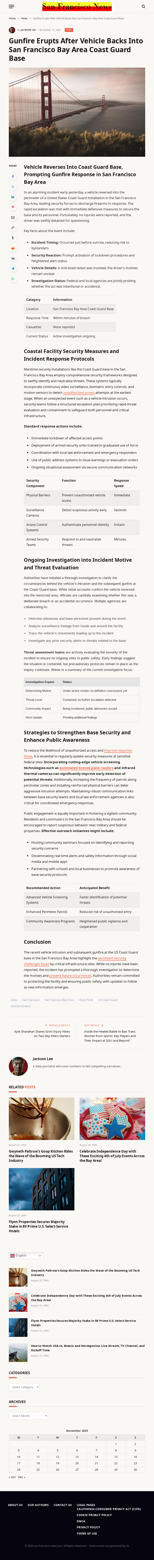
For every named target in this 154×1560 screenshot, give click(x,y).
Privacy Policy (88, 1527)
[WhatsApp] (13, 279)
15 (116, 1457)
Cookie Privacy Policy (94, 1515)
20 (77, 1463)
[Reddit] (13, 248)
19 (57, 1463)
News (69, 29)
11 (38, 1457)
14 (96, 1457)
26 (57, 1469)
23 (135, 1463)
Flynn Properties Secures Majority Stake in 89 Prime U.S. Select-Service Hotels (38, 1226)
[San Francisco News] (77, 6)
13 (77, 1457)
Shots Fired (86, 1000)
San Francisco (31, 1000)
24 (18, 1469)
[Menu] (11, 6)
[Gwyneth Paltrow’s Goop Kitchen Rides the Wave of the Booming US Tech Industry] (41, 1119)
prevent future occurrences (70, 975)
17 (18, 1463)
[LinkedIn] (13, 197)
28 (96, 1469)
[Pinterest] (13, 207)
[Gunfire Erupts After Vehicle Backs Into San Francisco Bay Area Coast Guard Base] (77, 112)
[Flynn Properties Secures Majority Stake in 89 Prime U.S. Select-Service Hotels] (41, 1189)
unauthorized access (79, 392)
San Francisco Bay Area (59, 1000)
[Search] (143, 6)
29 (116, 1469)
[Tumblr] (13, 238)
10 (18, 1457)
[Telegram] (13, 269)
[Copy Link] (13, 228)
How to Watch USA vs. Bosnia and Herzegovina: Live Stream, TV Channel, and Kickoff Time (88, 1348)
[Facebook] (13, 176)
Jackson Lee (28, 29)
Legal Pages (86, 1505)
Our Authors (38, 1505)
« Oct (12, 1477)
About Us (15, 1505)
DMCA (81, 1521)
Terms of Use (87, 1533)
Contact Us (63, 1505)
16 (135, 1457)
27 (77, 1469)
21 (96, 1463)
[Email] (13, 217)
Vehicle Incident (21, 1006)
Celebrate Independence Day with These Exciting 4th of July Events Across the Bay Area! (112, 1156)
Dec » (21, 1477)
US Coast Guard (108, 1000)
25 (38, 1469)
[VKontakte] (13, 258)
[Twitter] (13, 187)
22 (116, 1463)
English (20, 1255)
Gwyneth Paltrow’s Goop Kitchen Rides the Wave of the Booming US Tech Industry (41, 1156)
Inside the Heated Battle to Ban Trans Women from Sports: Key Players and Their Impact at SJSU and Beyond (110, 1035)
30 (135, 1469)
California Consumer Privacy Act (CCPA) (109, 1509)
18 (38, 1463)
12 (57, 1457)
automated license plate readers (86, 767)
